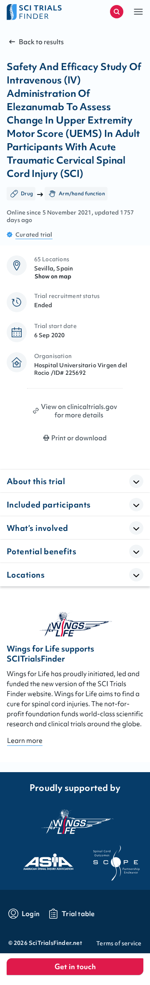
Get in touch (75, 966)
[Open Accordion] (136, 481)
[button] (138, 12)
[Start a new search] (116, 11)
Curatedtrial (33, 234)
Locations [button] (26, 575)
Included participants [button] (48, 504)
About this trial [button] (36, 481)
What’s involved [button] (37, 528)
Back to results (41, 41)
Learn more (24, 740)
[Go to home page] (41, 11)
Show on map (53, 276)
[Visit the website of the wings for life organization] (75, 821)
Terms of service (118, 943)
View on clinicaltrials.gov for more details (79, 410)
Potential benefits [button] (41, 551)
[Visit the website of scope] (109, 859)
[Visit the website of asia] (41, 859)
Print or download (79, 437)
